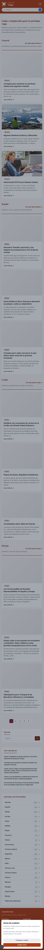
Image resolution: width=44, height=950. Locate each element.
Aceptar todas (22, 945)
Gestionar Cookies (2, 947)
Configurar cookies (22, 940)
